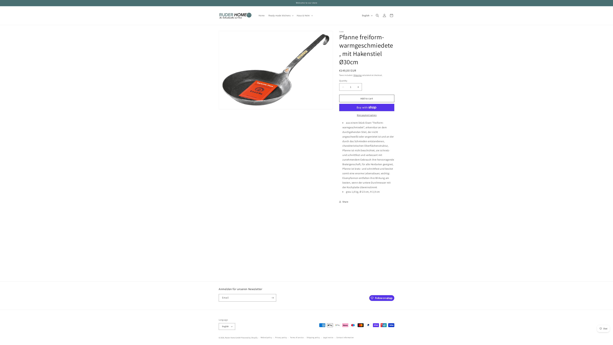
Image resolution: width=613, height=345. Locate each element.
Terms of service (296, 337)
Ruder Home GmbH (233, 338)
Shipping (357, 75)
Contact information (345, 337)
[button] (281, 15)
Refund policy (266, 337)
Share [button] (345, 201)
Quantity (343, 80)
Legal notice (328, 337)
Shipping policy (313, 337)
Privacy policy (281, 337)
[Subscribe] (272, 298)
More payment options (367, 115)
